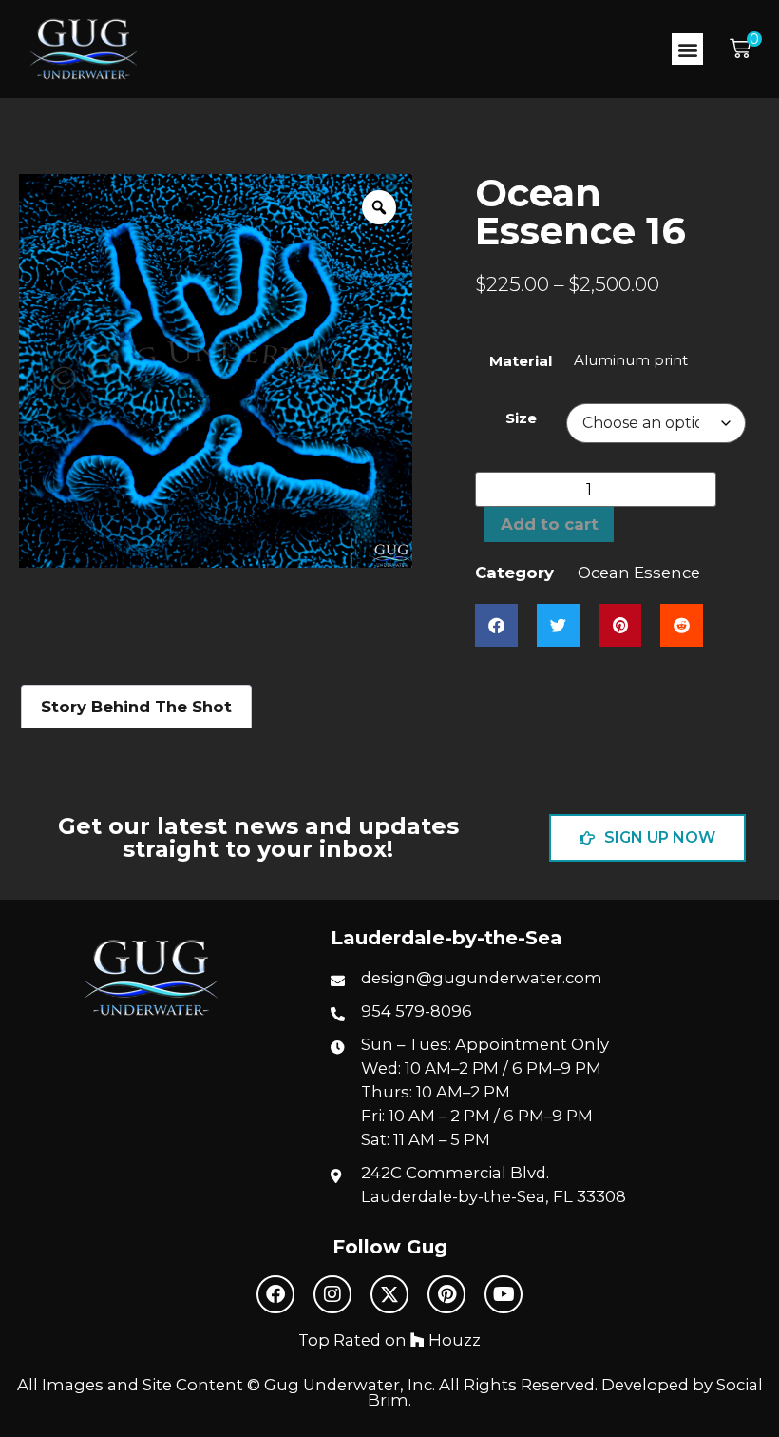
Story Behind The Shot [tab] (136, 706)
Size (521, 418)
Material (520, 361)
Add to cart (549, 524)
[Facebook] (275, 1294)
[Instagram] (333, 1294)
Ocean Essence (639, 572)
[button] (687, 49)
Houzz (453, 1340)
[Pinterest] (447, 1294)
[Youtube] (503, 1294)
